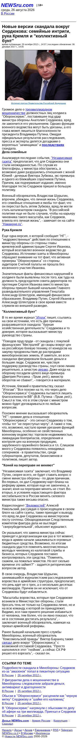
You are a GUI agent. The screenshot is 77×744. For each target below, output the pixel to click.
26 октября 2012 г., (30, 675)
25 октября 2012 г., (30, 691)
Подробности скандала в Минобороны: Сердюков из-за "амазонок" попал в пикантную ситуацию (38, 669)
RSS (55, 730)
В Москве (27, 733)
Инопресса (43, 733)
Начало (7, 730)
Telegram (67, 730)
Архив (28, 730)
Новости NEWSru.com (19, 736)
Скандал (7, 723)
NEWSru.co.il (10, 733)
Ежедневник (42, 730)
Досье (18, 730)
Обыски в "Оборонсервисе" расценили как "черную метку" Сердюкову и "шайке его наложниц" (39, 697)
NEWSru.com (17, 5)
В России (7, 13)
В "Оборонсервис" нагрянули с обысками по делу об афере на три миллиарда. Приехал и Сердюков (39, 709)
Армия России (41, 720)
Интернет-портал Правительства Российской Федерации (38, 103)
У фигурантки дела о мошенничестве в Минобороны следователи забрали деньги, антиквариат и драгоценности (33, 683)
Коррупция (61, 720)
